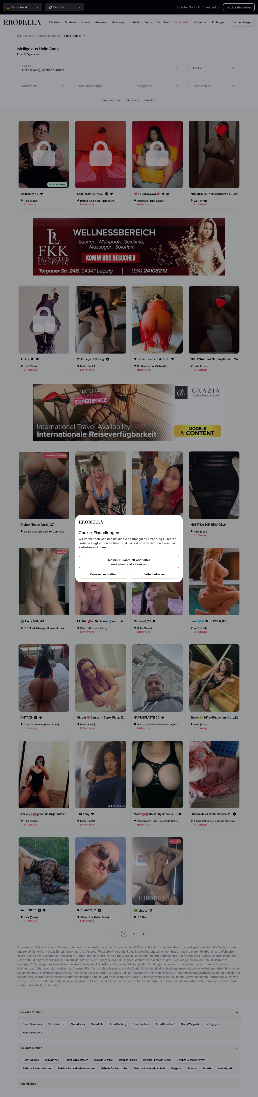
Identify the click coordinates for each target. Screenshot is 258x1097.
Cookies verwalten (103, 574)
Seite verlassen (155, 574)
